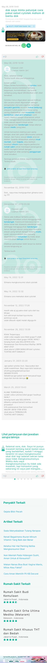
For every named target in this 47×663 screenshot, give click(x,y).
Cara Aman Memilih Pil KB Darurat (21, 573)
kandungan (23, 125)
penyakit (8, 107)
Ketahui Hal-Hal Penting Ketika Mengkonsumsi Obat (19, 547)
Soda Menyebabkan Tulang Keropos (22, 530)
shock (15, 144)
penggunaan (35, 152)
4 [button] (24, 479)
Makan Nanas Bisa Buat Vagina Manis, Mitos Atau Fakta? (23, 566)
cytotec (33, 85)
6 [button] (31, 479)
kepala (20, 142)
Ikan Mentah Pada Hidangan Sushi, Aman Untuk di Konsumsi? (21, 557)
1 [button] (14, 479)
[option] (23, 462)
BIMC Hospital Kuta (26, 19)
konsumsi (30, 112)
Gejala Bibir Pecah (13, 511)
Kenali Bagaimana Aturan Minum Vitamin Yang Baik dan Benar (20, 538)
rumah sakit (9, 147)
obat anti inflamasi (23, 115)
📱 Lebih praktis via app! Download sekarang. (21, 169)
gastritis (16, 107)
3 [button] (21, 479)
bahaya (20, 239)
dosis (29, 137)
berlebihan (9, 115)
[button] (23, 56)
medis (13, 127)
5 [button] (28, 479)
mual (38, 139)
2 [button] (18, 479)
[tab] (23, 237)
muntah (7, 142)
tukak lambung (35, 107)
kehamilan (22, 237)
